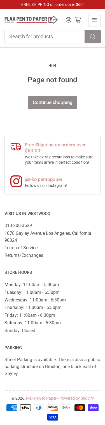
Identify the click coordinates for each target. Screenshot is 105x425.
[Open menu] (94, 20)
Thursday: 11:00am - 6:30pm (33, 307)
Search (93, 36)
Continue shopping (53, 102)
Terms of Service (21, 247)
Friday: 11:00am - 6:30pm (29, 315)
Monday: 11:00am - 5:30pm (31, 284)
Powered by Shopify (76, 398)
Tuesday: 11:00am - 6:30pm (32, 292)
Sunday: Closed (19, 330)
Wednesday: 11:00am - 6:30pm (35, 300)
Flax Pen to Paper (41, 398)
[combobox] (52, 36)
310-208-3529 (18, 225)
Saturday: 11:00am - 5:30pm (32, 322)
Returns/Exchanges (23, 255)
